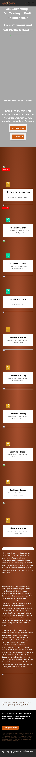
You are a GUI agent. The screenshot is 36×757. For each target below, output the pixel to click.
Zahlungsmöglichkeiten (22, 716)
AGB (3, 713)
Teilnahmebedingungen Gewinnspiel (13, 719)
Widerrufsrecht (7, 716)
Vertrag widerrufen (10, 728)
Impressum (10, 713)
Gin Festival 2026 (18, 228)
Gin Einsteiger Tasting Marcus (18, 192)
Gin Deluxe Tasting (18, 337)
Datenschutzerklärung (23, 713)
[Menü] (33, 3)
